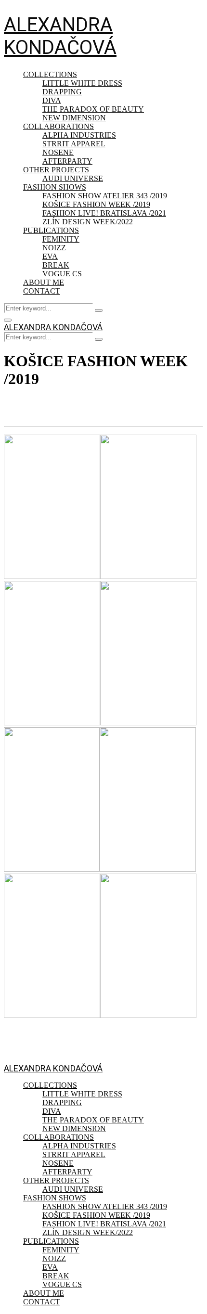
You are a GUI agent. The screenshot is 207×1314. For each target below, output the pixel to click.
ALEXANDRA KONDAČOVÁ (60, 36)
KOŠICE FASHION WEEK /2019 (96, 204)
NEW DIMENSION (74, 118)
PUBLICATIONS (51, 230)
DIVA (51, 100)
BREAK (55, 265)
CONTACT (41, 291)
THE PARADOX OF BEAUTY (93, 109)
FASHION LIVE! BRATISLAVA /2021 (104, 213)
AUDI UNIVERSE (72, 178)
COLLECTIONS (50, 74)
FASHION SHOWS (54, 187)
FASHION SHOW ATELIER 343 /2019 (104, 196)
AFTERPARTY (67, 161)
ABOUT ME (43, 282)
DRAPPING (62, 92)
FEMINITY (60, 239)
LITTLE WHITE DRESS (82, 83)
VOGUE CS (62, 274)
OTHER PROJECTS (56, 170)
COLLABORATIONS (58, 126)
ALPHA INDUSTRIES (79, 135)
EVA (50, 256)
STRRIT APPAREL (73, 144)
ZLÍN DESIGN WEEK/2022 (87, 222)
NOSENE (58, 152)
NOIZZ (54, 248)
